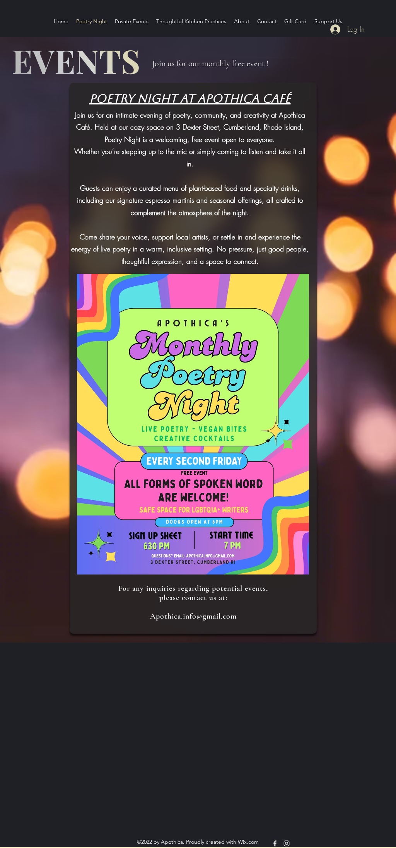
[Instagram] (286, 843)
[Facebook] (275, 843)
